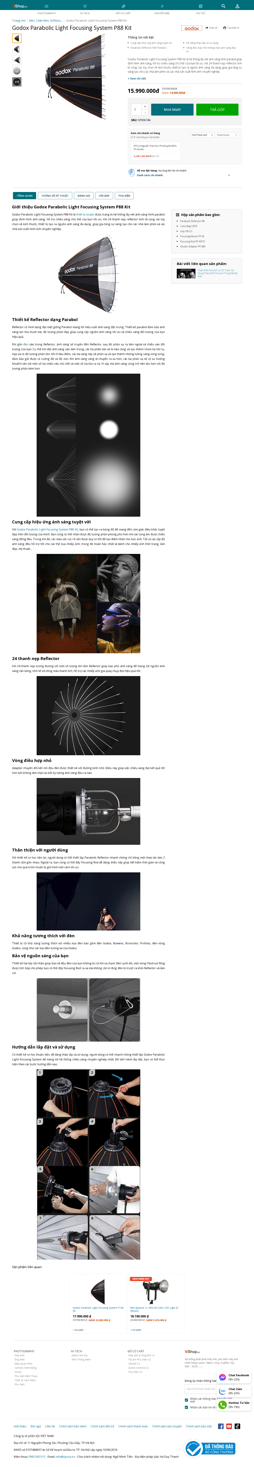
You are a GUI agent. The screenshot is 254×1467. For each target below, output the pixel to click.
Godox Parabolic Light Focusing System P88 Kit (47, 529)
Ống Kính (20, 1359)
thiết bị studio (85, 214)
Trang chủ (19, 20)
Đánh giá (84, 195)
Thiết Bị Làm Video (25, 1380)
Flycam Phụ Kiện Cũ (139, 1359)
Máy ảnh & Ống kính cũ (141, 1355)
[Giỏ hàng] (237, 6)
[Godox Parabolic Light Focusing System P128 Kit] (98, 1290)
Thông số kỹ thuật (55, 195)
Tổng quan (24, 195)
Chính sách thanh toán (133, 1426)
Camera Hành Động (25, 1367)
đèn (25, 344)
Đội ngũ (36, 1426)
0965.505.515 (37, 1457)
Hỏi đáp (104, 195)
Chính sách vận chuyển (167, 1426)
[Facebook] (221, 1426)
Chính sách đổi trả (102, 1426)
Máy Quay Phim (23, 1363)
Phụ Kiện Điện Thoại (26, 1376)
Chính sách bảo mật (199, 1426)
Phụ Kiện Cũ (135, 1372)
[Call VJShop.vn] (222, 1405)
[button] (184, 175)
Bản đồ (155, 156)
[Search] (223, 6)
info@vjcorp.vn (65, 1457)
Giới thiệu (20, 1426)
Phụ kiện (124, 195)
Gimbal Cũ (134, 1363)
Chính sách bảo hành (72, 1426)
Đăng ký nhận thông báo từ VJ (208, 1385)
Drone (18, 1372)
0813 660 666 (142, 156)
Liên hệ (50, 1426)
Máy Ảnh (19, 1355)
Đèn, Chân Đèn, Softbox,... (46, 20)
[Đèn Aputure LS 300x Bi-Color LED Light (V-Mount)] (155, 1290)
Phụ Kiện (20, 1384)
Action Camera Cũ (138, 1367)
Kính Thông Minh (81, 1359)
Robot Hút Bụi (80, 1355)
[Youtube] (229, 1426)
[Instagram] (237, 1426)
